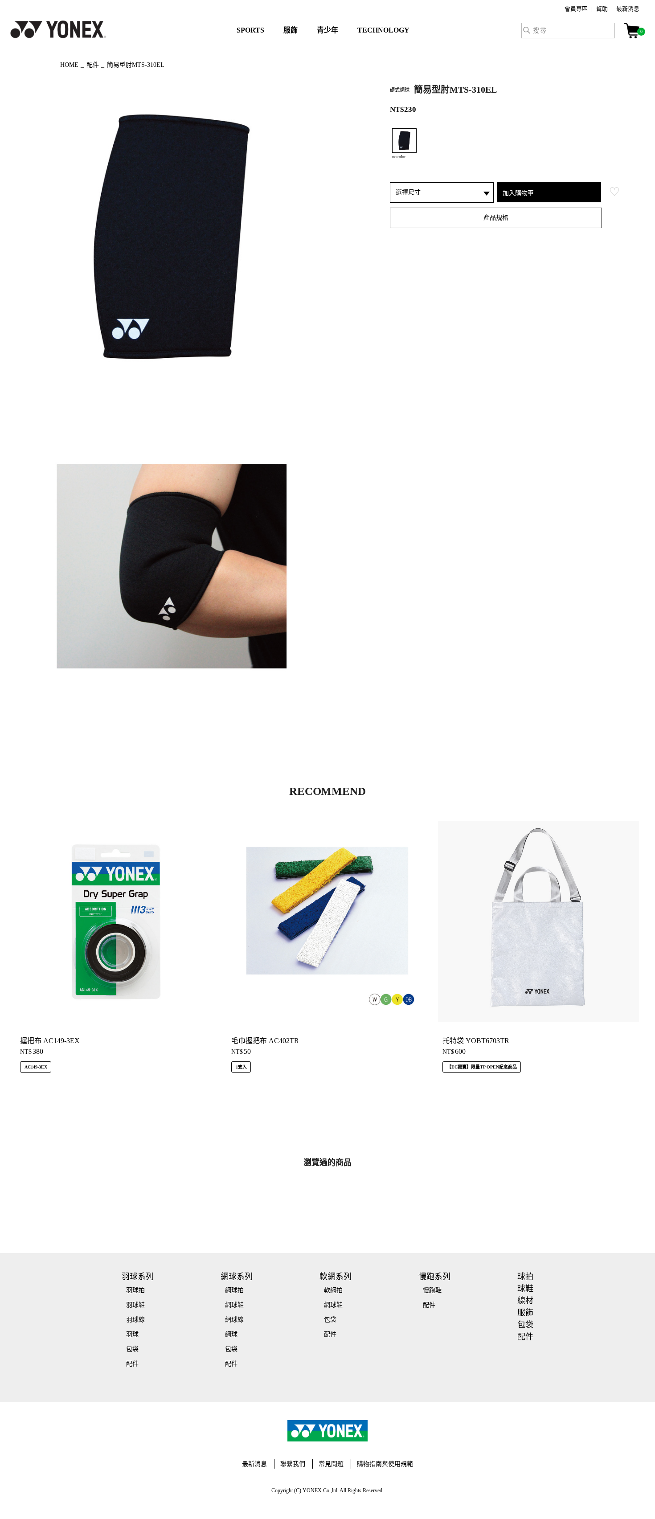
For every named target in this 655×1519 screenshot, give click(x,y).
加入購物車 (518, 193)
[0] (631, 30)
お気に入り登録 (614, 191)
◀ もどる (31, 64)
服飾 (290, 30)
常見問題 (331, 1464)
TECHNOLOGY (383, 30)
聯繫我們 (292, 1464)
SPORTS (250, 30)
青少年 (327, 30)
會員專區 (576, 8)
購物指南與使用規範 (385, 1464)
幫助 (602, 8)
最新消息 (627, 8)
